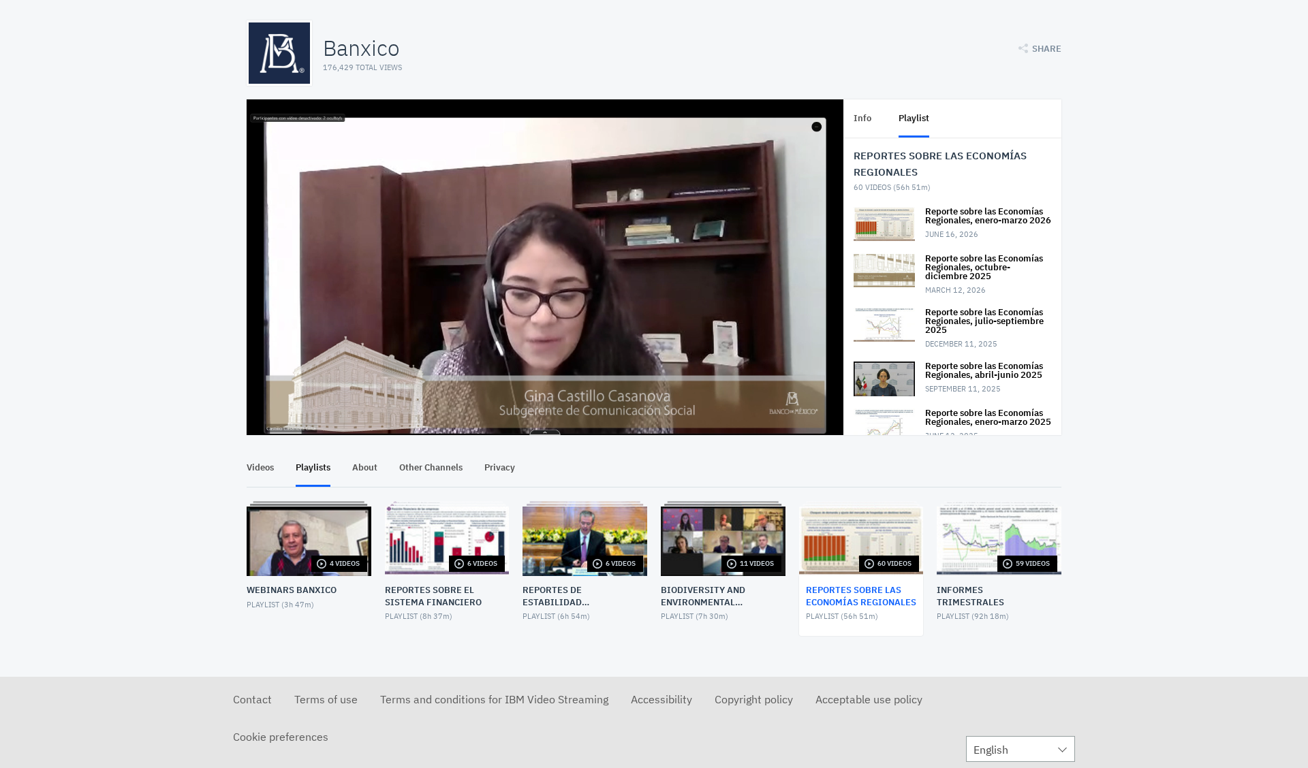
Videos (260, 467)
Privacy (499, 467)
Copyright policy (754, 699)
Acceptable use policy (868, 699)
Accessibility (661, 699)
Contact (252, 699)
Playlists (313, 467)
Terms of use (326, 699)
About (364, 467)
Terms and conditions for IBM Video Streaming (494, 699)
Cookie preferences (280, 736)
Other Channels (431, 467)
